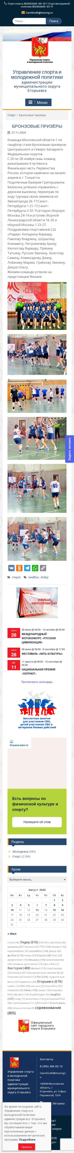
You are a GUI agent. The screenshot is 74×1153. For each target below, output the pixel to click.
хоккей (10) (29, 977)
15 (54, 910)
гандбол (33, 577)
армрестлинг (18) (17, 959)
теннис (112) (58, 946)
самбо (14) (13, 986)
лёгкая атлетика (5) (23, 1008)
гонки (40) (13, 942)
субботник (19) (43, 1003)
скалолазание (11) (23, 1003)
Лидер (44, 577)
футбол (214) (15, 955)
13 (37, 910)
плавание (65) (15, 990)
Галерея (56, 1129)
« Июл (11, 933)
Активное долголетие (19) (27, 964)
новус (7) (20, 999)
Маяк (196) (31, 990)
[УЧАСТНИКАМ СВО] (37, 728)
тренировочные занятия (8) (43, 972)
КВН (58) (25, 986)
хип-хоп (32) (38, 986)
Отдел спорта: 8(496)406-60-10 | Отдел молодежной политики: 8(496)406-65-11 (39, 5)
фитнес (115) (38, 968)
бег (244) (42, 977)
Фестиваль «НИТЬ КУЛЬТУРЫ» (42, 653)
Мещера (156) (36, 959)
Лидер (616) (29, 942)
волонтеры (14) (34, 999)
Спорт (16, 577)
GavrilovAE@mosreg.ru (39, 12)
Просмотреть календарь (37, 682)
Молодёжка (20, 851)
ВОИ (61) (44, 942)
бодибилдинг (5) (39, 994)
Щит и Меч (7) (51, 964)
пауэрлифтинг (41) (18, 951)
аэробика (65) (58, 942)
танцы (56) (30, 955)
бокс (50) (57, 955)
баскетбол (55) (53, 986)
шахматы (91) (15, 946)
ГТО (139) (45, 946)
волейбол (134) (39, 951)
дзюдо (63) (55, 951)
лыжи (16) (44, 990)
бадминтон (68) (27, 981)
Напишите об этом (37, 822)
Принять (26, 1147)
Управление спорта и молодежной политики (37, 74)
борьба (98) (44, 955)
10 (12, 910)
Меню (42, 102)
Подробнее (27, 1139)
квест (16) (23, 994)
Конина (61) (19, 972)
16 (62, 910)
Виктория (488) (18, 968)
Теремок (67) (31, 946)
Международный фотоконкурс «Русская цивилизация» (39, 638)
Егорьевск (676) (49, 981)
